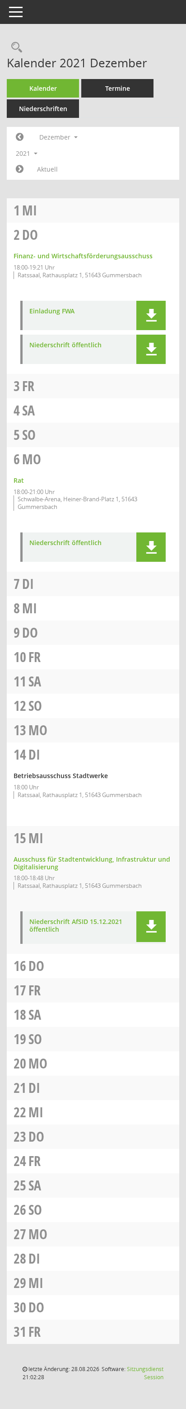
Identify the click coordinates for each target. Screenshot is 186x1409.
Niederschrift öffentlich (65, 345)
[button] (151, 315)
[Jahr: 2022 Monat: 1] (19, 169)
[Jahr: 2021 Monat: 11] (19, 137)
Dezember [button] (55, 137)
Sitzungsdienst (145, 1373)
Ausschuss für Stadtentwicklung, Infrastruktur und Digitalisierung (92, 863)
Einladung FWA (51, 311)
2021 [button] (24, 153)
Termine (117, 88)
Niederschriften (43, 108)
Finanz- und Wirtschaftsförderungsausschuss (83, 256)
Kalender (43, 88)
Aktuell (47, 169)
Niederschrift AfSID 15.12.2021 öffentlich (75, 925)
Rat (19, 480)
